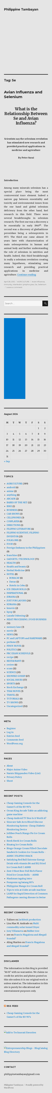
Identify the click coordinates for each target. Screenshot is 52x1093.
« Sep (7, 461)
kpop (9, 612)
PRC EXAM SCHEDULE (18, 653)
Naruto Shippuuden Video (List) (24, 773)
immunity (8, 284)
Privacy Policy (14, 777)
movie (10, 630)
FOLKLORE (12, 540)
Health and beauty (16, 566)
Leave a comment (14, 287)
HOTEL (10, 574)
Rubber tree (33, 931)
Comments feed (15, 739)
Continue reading (26, 274)
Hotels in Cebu (17, 585)
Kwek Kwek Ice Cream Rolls (22, 840)
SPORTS (11, 683)
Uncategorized (14, 706)
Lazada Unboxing (16, 615)
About (10, 765)
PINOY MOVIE (14, 645)
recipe (10, 657)
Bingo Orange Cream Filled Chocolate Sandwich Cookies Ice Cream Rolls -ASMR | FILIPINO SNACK (27, 852)
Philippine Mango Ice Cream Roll (25, 886)
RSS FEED (12, 1006)
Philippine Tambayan (21, 9)
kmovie (11, 608)
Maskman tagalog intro (19, 878)
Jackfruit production (30, 919)
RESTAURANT (14, 661)
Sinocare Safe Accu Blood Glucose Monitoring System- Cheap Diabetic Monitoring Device (26, 826)
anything (11, 495)
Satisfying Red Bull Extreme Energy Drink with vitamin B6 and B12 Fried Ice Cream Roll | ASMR (26, 863)
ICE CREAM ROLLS (16, 589)
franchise (12, 555)
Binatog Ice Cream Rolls (20, 844)
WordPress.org (15, 743)
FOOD (10, 544)
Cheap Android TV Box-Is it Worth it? (26, 818)
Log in (10, 732)
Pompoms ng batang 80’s (20, 882)
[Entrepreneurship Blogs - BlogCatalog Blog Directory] (26, 1050)
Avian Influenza (38, 282)
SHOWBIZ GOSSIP (16, 676)
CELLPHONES (14, 517)
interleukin (17, 284)
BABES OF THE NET (17, 502)
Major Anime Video (17, 769)
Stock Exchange (15, 687)
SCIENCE (11, 672)
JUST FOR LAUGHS (16, 600)
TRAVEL (11, 694)
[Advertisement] (26, 46)
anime (10, 491)
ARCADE (11, 498)
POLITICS (12, 649)
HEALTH (11, 562)
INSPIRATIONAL (15, 593)
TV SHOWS (12, 702)
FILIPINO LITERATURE (19, 529)
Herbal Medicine (16, 570)
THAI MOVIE (13, 691)
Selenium (42, 284)
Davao (12, 581)
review (10, 664)
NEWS (10, 634)
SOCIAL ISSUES (15, 679)
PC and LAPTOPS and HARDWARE (24, 638)
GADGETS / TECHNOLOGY (20, 559)
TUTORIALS (13, 698)
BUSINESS (12, 510)
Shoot (10, 780)
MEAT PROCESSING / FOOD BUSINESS (26, 619)
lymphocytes (28, 284)
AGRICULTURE (23, 282)
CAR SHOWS (13, 513)
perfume (11, 642)
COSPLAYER (13, 521)
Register (11, 728)
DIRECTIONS (13, 525)
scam (9, 668)
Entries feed (13, 736)
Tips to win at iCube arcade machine (26, 889)
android (11, 487)
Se (36, 284)
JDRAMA (11, 596)
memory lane (14, 627)
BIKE (9, 506)
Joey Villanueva (15, 931)
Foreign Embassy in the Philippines (26, 547)
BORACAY (14, 578)
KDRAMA (12, 604)
